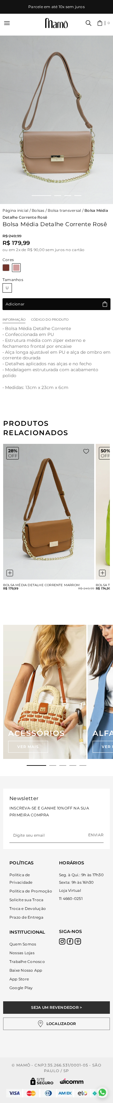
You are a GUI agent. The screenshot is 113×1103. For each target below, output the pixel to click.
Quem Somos (22, 944)
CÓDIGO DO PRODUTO (49, 320)
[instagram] (62, 941)
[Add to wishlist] (86, 451)
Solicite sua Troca (26, 899)
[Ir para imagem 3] (67, 195)
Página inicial (15, 210)
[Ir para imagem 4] (77, 195)
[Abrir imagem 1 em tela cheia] (56, 120)
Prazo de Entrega (26, 917)
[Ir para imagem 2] (57, 195)
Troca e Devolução (27, 908)
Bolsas (38, 210)
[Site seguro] (42, 1081)
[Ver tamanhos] (9, 573)
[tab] (36, 765)
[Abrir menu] (7, 23)
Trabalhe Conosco (27, 961)
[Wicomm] (71, 1081)
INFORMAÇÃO (14, 320)
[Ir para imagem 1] (41, 195)
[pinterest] (78, 941)
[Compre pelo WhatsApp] (102, 1092)
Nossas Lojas (22, 952)
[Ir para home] (56, 23)
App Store (19, 979)
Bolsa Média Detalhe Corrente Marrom (41, 585)
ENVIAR (96, 835)
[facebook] (70, 941)
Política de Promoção (30, 891)
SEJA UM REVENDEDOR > (56, 1007)
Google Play (21, 987)
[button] (104, 23)
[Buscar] (88, 23)
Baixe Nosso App (25, 970)
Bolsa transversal (64, 210)
